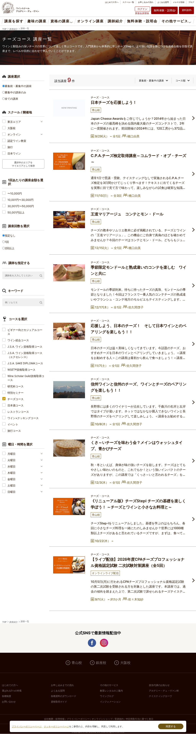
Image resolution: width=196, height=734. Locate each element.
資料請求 (186, 10)
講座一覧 (25, 28)
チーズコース (15, 399)
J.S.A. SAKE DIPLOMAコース (25, 363)
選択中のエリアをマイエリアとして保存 (23, 164)
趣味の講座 (36, 21)
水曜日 (11, 466)
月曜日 (11, 453)
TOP (4, 29)
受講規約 (119, 719)
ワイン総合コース (18, 340)
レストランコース (18, 411)
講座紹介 (13, 29)
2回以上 (9, 248)
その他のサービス (109, 685)
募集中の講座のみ (15, 92)
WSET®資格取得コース (21, 369)
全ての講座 (11, 98)
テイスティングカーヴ (160, 696)
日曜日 (11, 491)
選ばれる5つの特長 (12, 690)
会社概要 (48, 719)
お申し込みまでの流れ (62, 685)
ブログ (191, 2)
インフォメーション (110, 701)
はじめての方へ (111, 2)
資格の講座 (60, 21)
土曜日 (11, 485)
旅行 (10, 147)
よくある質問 (163, 2)
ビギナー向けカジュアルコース (24, 331)
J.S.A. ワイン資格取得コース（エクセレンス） (24, 355)
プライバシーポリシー (78, 719)
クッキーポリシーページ (56, 726)
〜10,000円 (14, 193)
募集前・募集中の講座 (18, 86)
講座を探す (13, 21)
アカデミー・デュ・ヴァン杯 (164, 690)
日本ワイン (14, 153)
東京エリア (14, 121)
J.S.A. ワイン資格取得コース (24, 346)
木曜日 (11, 472)
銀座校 (101, 663)
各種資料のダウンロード (63, 696)
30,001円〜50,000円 (20, 206)
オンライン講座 (90, 21)
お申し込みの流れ (145, 2)
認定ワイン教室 (16, 140)
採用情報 (60, 719)
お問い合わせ (9, 701)
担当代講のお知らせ (159, 685)
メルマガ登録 (178, 2)
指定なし (10, 235)
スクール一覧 (128, 2)
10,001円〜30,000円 (20, 199)
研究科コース (15, 386)
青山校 (77, 663)
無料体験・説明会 (164, 10)
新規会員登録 (142, 13)
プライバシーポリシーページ (27, 726)
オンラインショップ (102, 719)
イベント (12, 424)
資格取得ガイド (59, 701)
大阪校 (11, 128)
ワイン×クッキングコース (23, 418)
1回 (7, 241)
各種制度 (6, 696)
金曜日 (11, 479)
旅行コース (14, 430)
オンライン (14, 134)
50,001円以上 (15, 212)
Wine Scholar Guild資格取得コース (25, 378)
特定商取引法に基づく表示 (139, 719)
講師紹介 (115, 21)
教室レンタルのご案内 (111, 690)
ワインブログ (107, 696)
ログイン (142, 8)
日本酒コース (15, 405)
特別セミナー (15, 392)
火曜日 (11, 460)
